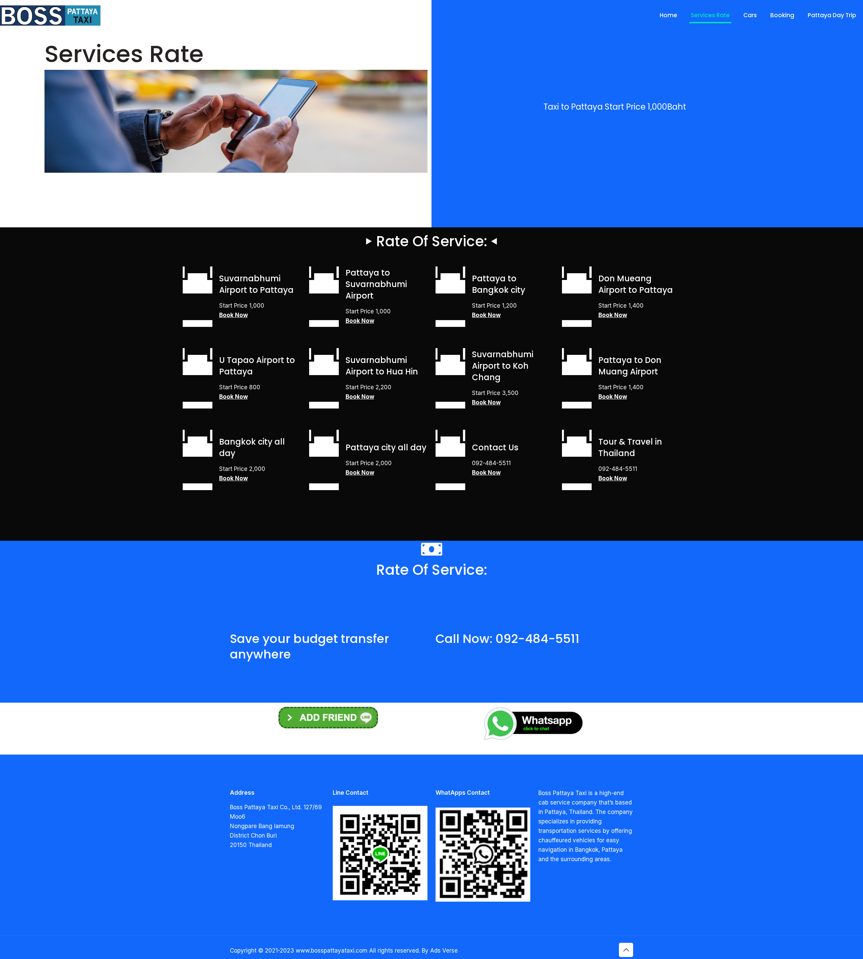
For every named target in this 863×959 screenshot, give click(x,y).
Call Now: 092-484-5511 (507, 638)
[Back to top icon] (626, 950)
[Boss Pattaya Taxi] (50, 15)
